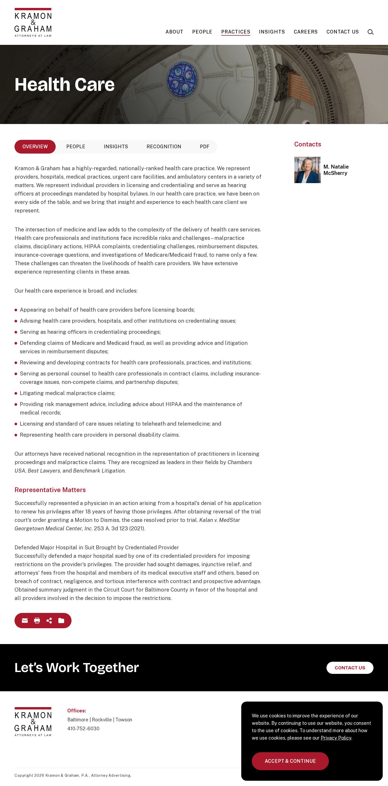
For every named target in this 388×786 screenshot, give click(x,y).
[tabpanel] (139, 383)
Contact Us (343, 32)
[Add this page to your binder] (61, 620)
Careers (306, 32)
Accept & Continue (290, 761)
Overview (35, 146)
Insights (272, 32)
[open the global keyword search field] (370, 32)
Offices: (76, 710)
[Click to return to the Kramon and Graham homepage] (33, 22)
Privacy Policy (336, 738)
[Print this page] (37, 620)
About (174, 32)
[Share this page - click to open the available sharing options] (49, 620)
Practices (235, 32)
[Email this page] (25, 620)
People (202, 32)
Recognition (163, 146)
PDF (204, 146)
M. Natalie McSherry (336, 170)
